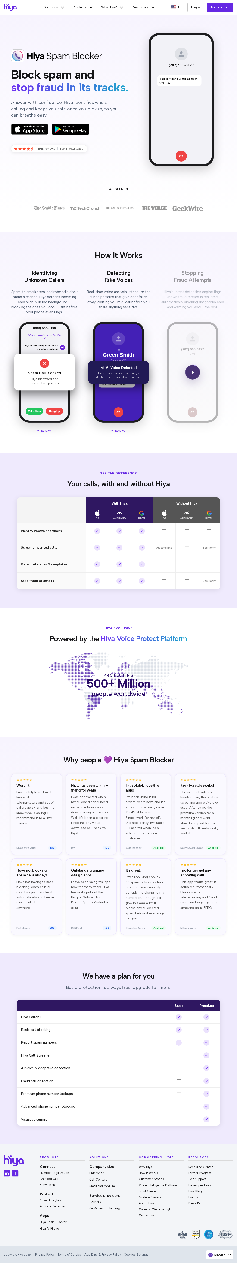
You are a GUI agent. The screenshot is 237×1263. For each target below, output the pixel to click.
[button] (54, 7)
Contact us (147, 1215)
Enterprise (96, 1173)
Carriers (95, 1202)
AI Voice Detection (53, 1206)
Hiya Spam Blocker (53, 1222)
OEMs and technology (105, 1208)
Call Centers (98, 1179)
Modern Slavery (150, 1197)
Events (193, 1197)
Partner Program (199, 1173)
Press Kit (194, 1203)
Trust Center (148, 1191)
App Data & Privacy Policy (102, 1254)
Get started (220, 7)
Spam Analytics (51, 1200)
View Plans (47, 1185)
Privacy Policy (45, 1254)
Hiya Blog (195, 1191)
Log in (196, 7)
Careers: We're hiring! (154, 1209)
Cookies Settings (136, 1254)
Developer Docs (200, 1185)
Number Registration (54, 1173)
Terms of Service (69, 1254)
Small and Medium (102, 1186)
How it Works (148, 1173)
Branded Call (49, 1179)
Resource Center (200, 1167)
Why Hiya (145, 1167)
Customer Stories (151, 1179)
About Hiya (146, 1203)
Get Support (197, 1179)
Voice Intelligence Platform (158, 1185)
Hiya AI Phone (49, 1228)
